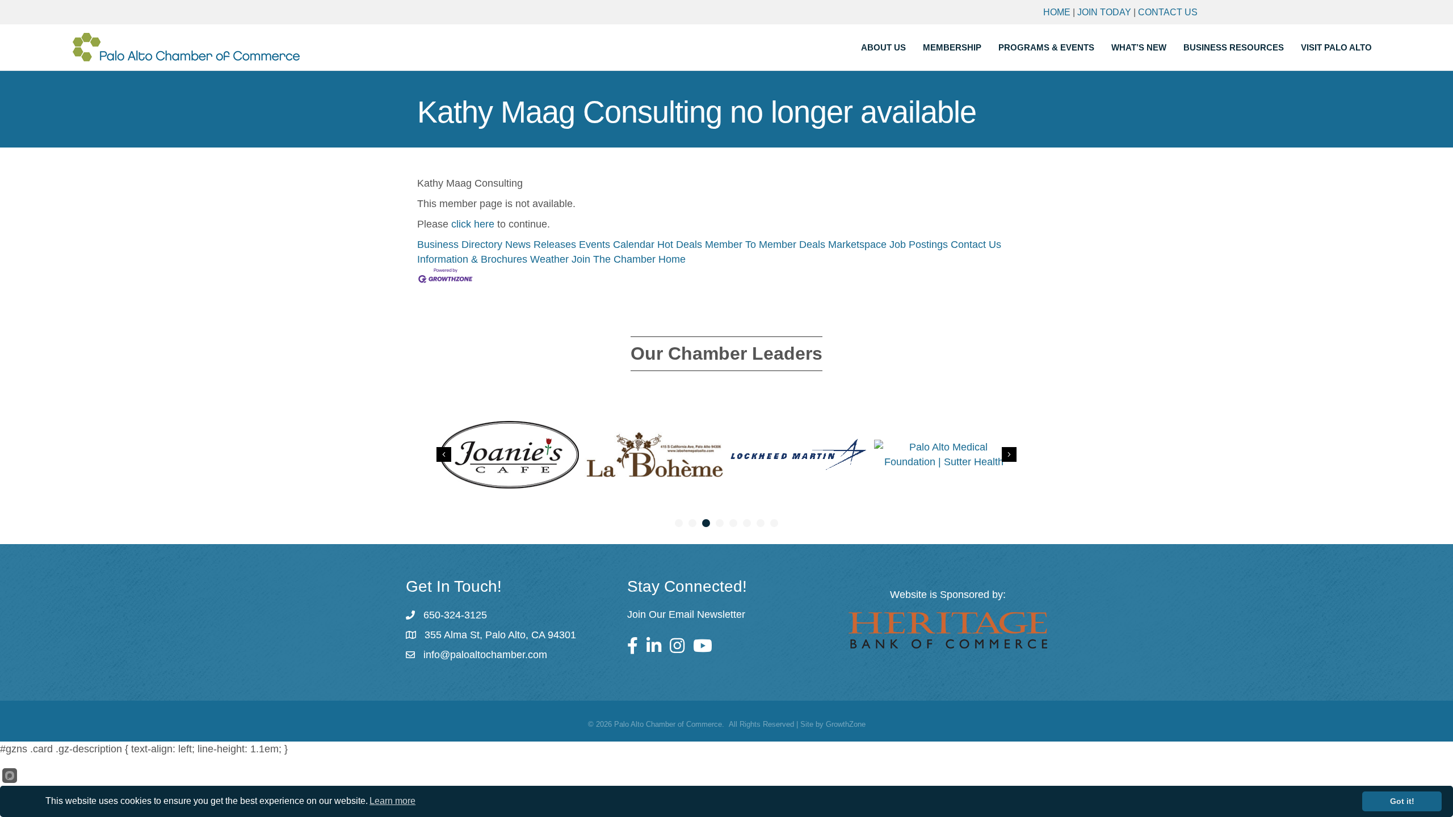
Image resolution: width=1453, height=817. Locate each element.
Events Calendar (616, 244)
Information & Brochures (472, 259)
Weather (549, 259)
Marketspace (857, 244)
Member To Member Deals (765, 244)
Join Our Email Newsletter (686, 614)
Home (1056, 12)
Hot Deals (679, 244)
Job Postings (918, 244)
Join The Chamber (614, 259)
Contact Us (1168, 12)
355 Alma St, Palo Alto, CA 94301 (500, 635)
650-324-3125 (455, 615)
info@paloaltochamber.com (485, 654)
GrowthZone (846, 724)
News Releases (540, 244)
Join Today (1104, 12)
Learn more (392, 801)
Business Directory (459, 244)
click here (472, 224)
